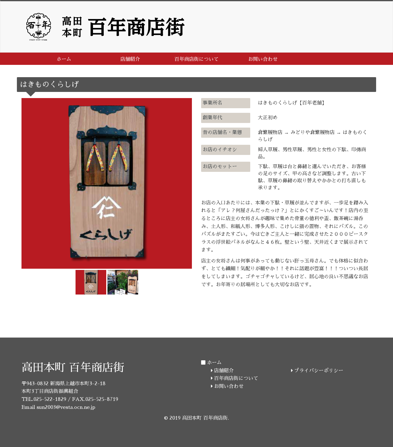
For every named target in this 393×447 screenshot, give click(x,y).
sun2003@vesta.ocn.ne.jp (66, 407)
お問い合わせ (263, 59)
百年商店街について (196, 59)
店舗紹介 (130, 59)
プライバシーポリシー (318, 370)
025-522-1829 (49, 399)
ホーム (63, 59)
